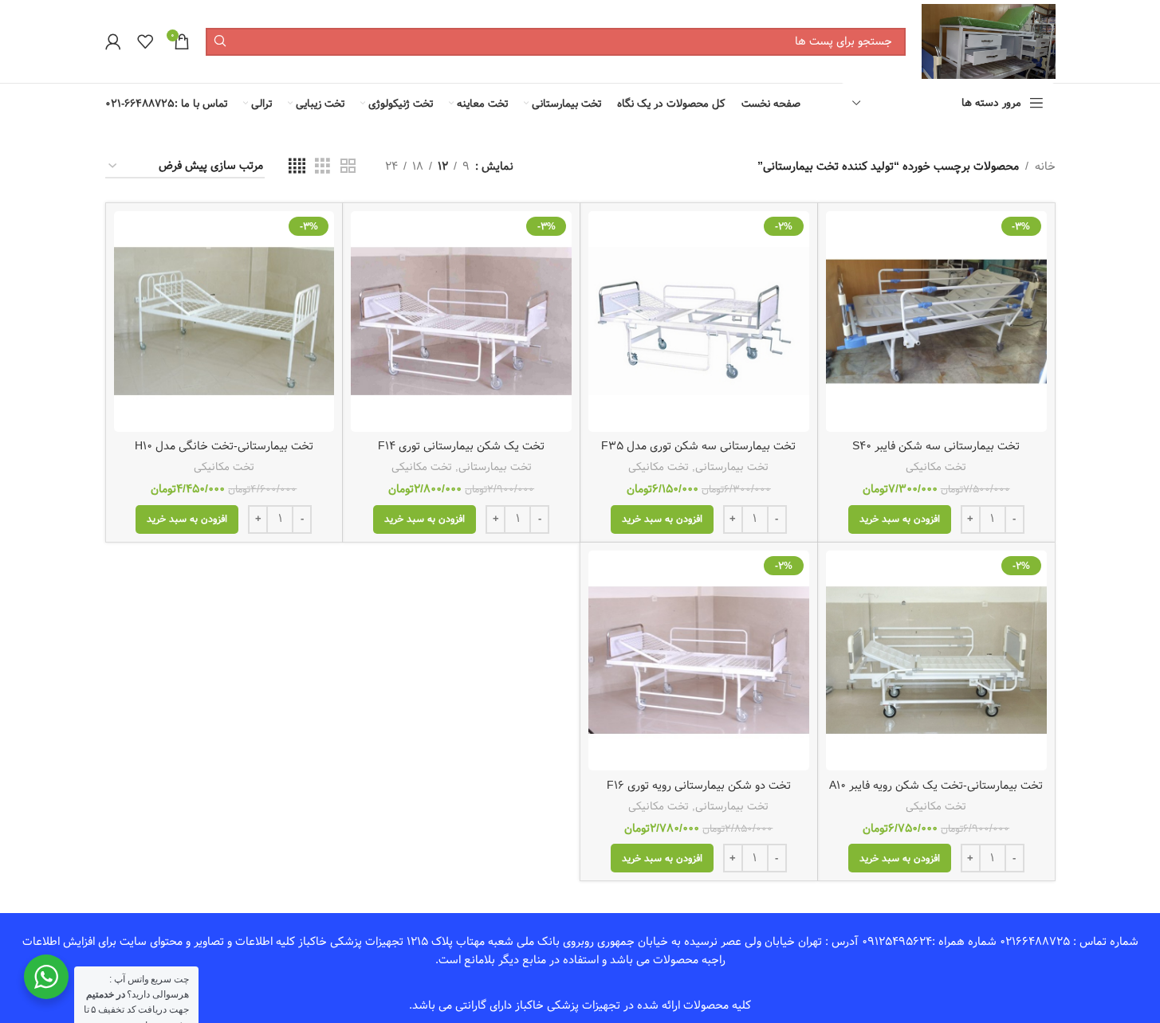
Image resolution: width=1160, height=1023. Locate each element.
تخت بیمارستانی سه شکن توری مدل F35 (698, 446)
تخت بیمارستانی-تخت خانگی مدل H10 (224, 446)
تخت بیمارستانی (732, 467)
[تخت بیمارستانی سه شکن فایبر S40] (936, 321)
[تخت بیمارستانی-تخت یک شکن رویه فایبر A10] (936, 661)
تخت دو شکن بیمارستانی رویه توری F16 (699, 785)
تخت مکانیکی (936, 467)
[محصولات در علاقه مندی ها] (145, 41)
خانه (1045, 166)
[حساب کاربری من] (113, 41)
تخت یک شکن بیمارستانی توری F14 (461, 446)
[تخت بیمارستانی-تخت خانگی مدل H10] (224, 321)
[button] (899, 519)
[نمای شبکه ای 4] (297, 166)
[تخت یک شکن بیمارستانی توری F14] (461, 321)
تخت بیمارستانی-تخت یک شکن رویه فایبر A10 (936, 785)
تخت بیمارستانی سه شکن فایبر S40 (936, 446)
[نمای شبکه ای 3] (322, 166)
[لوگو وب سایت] (988, 41)
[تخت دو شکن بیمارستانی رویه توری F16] (698, 661)
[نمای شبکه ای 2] (348, 166)
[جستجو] (220, 42)
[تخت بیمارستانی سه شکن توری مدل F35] (698, 321)
